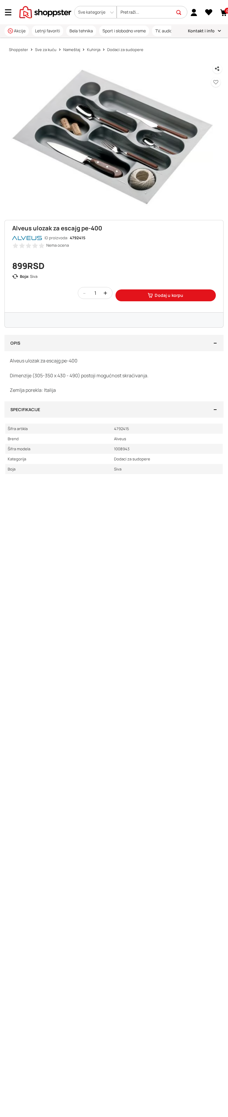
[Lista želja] (209, 12)
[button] (95, 12)
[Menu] (10, 12)
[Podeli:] (217, 69)
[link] (194, 12)
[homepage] (45, 11)
